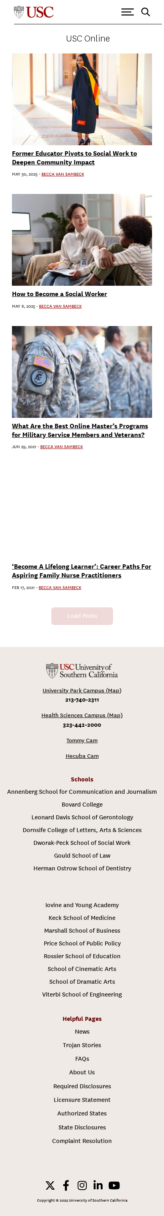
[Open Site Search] (145, 12)
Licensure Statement (82, 1099)
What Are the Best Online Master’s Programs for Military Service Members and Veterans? (80, 430)
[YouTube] (114, 1185)
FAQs (82, 1058)
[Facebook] (66, 1185)
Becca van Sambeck (62, 174)
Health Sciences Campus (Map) (82, 715)
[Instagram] (82, 1185)
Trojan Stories (82, 1045)
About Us (82, 1072)
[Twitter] (50, 1185)
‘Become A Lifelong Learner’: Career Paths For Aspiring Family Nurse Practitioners (81, 571)
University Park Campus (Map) (82, 690)
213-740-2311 (82, 699)
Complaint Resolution (82, 1141)
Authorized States (82, 1113)
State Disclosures (82, 1127)
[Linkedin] (98, 1185)
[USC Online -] (82, 670)
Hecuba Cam (82, 756)
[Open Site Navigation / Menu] (127, 12)
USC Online (88, 38)
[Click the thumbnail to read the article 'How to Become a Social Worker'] (82, 240)
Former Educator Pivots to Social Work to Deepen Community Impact (74, 158)
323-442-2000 (82, 724)
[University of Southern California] (34, 12)
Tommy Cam (82, 740)
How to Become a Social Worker (59, 294)
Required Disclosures (82, 1086)
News (82, 1031)
